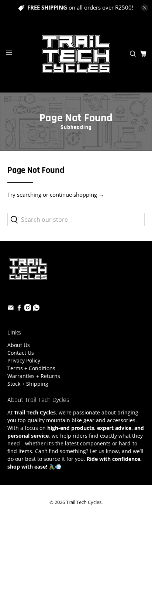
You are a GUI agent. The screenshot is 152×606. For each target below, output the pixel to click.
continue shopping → (77, 194)
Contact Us (20, 352)
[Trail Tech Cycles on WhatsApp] (36, 308)
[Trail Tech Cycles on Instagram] (27, 308)
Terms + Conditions (31, 368)
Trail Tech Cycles (83, 502)
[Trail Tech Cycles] (76, 54)
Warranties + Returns (33, 375)
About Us (18, 344)
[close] (144, 7)
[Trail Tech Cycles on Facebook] (19, 308)
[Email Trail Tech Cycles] (10, 308)
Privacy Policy (23, 360)
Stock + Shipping (27, 383)
